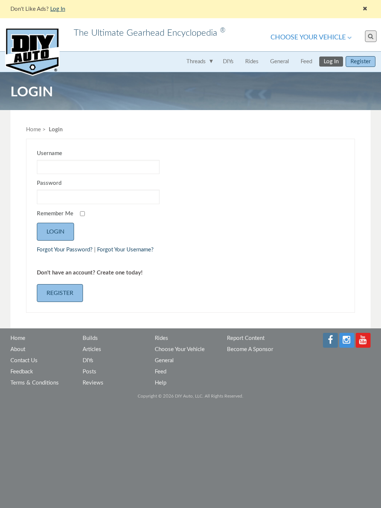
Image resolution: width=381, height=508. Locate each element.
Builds (90, 338)
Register (360, 61)
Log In (331, 61)
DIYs (228, 61)
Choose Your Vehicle (308, 37)
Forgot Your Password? (65, 250)
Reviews (93, 383)
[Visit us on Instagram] (346, 340)
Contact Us (24, 360)
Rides (252, 61)
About (17, 349)
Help (160, 383)
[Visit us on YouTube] (363, 340)
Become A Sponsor (250, 349)
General (279, 61)
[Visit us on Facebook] (330, 340)
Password (49, 183)
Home (33, 129)
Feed (306, 61)
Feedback (21, 371)
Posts (89, 371)
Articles (92, 349)
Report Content (246, 338)
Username (49, 153)
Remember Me (55, 213)
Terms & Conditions (34, 383)
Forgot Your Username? (125, 250)
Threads (196, 61)
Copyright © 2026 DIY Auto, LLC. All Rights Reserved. (190, 396)
